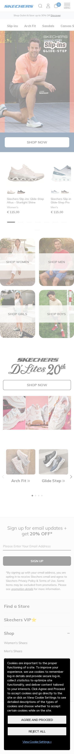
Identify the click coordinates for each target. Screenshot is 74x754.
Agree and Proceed (37, 720)
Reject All (37, 731)
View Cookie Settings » (37, 742)
